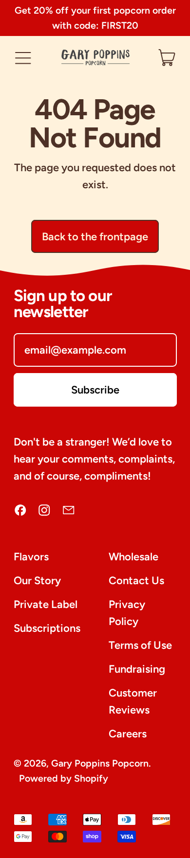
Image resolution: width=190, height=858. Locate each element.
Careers (128, 733)
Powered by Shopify (63, 778)
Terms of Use (140, 645)
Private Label (45, 604)
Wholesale (133, 556)
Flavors (31, 556)
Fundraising (137, 669)
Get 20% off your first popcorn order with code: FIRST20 (95, 17)
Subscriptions (47, 628)
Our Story (37, 580)
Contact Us (136, 580)
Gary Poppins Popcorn (100, 763)
